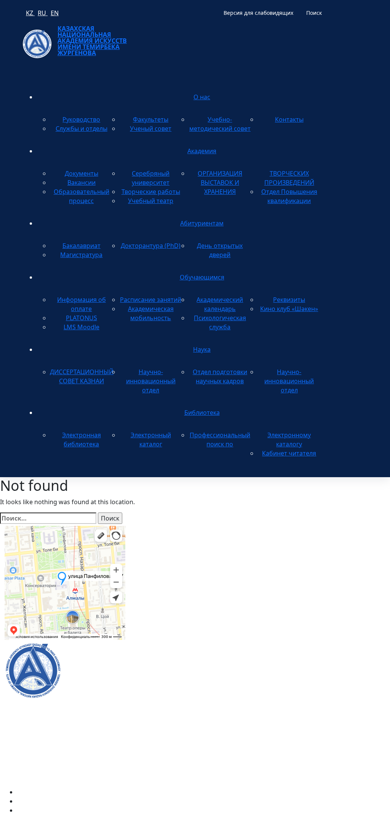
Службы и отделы (81, 128)
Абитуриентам (202, 223)
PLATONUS (81, 318)
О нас (201, 97)
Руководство (81, 119)
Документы (81, 173)
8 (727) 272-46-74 (158, 561)
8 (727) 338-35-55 (321, 686)
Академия (201, 151)
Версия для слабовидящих (258, 12)
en (55, 13)
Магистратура (81, 255)
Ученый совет (150, 128)
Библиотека (202, 412)
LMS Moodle (81, 327)
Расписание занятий (150, 299)
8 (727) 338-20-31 (289, 561)
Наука (202, 349)
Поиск (314, 12)
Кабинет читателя (289, 453)
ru (43, 13)
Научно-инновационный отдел (151, 381)
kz (30, 13)
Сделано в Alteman (357, 825)
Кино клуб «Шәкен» (289, 309)
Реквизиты (289, 299)
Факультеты (150, 119)
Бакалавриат (81, 245)
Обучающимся (202, 277)
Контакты (289, 119)
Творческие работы (150, 191)
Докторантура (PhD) (151, 245)
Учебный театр (150, 201)
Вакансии (81, 182)
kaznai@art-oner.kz (324, 662)
